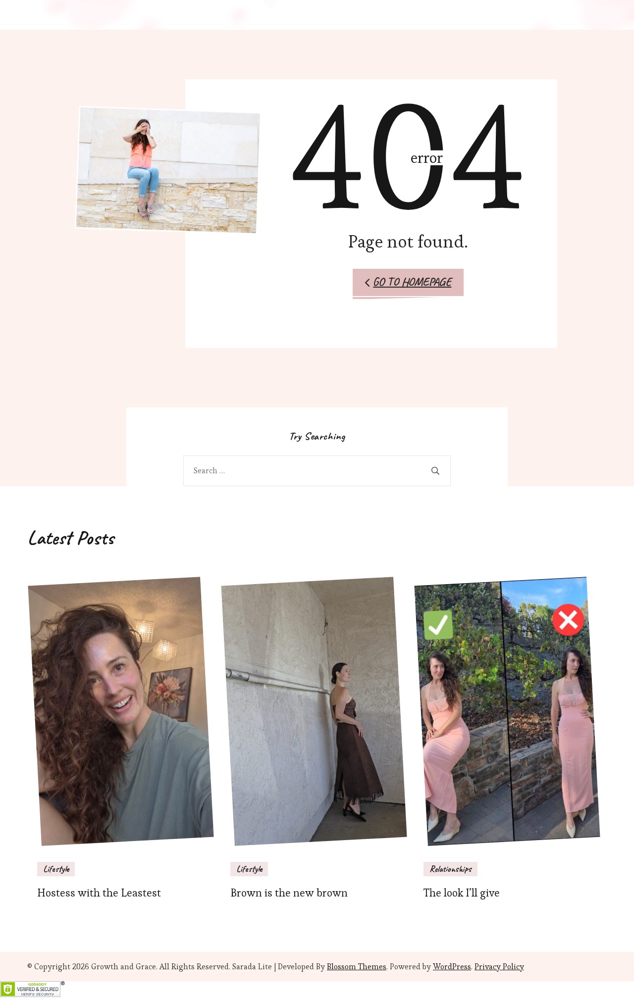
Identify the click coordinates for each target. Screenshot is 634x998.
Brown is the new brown (289, 892)
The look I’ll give (461, 892)
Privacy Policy (499, 966)
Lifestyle (56, 868)
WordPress (452, 966)
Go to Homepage (412, 282)
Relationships (450, 868)
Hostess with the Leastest (99, 892)
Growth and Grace (123, 966)
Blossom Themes (356, 966)
